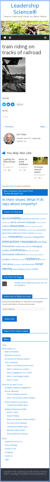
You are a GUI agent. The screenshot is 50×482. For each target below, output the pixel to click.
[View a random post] (45, 37)
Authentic (43, 219)
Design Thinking (13, 416)
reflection (15, 259)
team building (19, 269)
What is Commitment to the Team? (20, 365)
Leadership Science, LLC (14, 441)
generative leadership (11, 233)
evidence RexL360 (36, 226)
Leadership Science (23, 246)
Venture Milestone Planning (17, 434)
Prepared (40, 255)
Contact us (9, 456)
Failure (15, 230)
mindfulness (18, 250)
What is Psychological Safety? (18, 376)
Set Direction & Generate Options (17, 359)
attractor (35, 218)
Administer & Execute (13, 355)
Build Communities (12, 352)
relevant (22, 259)
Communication (41, 222)
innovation (15, 237)
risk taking (7, 264)
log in (12, 186)
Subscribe (10, 318)
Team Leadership (11, 362)
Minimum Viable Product (16, 430)
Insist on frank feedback (23, 162)
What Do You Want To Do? (12, 384)
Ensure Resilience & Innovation (16, 402)
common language (26, 222)
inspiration (27, 237)
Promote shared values (38, 169)
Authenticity (6, 222)
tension (28, 269)
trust (35, 268)
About (4, 438)
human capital (27, 233)
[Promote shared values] (40, 158)
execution (7, 229)
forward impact (31, 230)
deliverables (17, 226)
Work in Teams (12, 380)
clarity (13, 222)
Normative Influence (14, 254)
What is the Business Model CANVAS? (21, 398)
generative (41, 230)
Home (4, 345)
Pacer (28, 255)
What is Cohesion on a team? (18, 369)
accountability (11, 218)
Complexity (9, 452)
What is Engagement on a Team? (19, 373)
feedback (22, 230)
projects (6, 259)
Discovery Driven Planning (17, 423)
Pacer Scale (33, 255)
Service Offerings (11, 445)
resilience (32, 259)
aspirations (26, 218)
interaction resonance (19, 241)
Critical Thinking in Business (17, 394)
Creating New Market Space (17, 405)
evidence (28, 226)
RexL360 (42, 259)
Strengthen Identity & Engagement (18, 388)
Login (7, 459)
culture (5, 226)
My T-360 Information (32, 250)
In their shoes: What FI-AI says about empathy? (22, 201)
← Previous (7, 126)
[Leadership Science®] (25, 22)
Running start (17, 264)
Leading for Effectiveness (9, 162)
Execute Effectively (11, 391)
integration (38, 236)
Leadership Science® (25, 8)
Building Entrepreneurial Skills (15, 409)
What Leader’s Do (9, 349)
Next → (44, 126)
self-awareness (28, 264)
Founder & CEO (10, 449)
